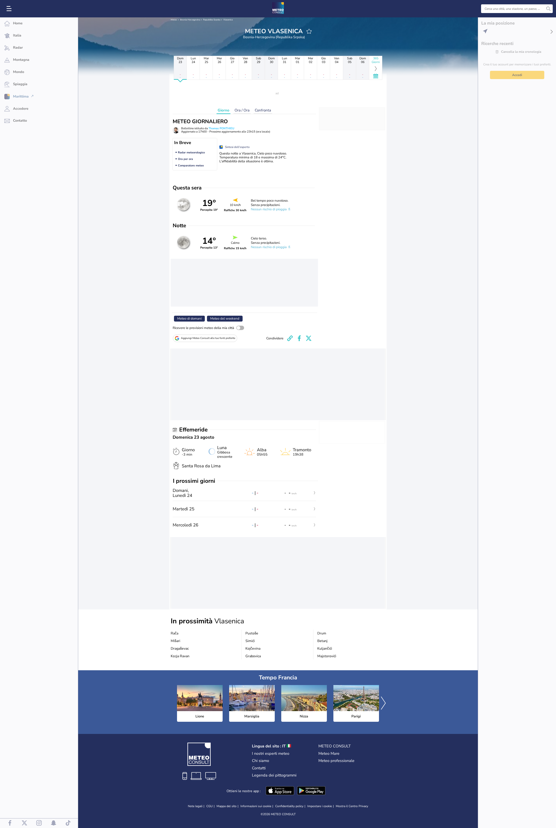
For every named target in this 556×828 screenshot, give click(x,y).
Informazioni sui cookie (255, 806)
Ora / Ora (242, 110)
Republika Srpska (211, 19)
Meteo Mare (328, 753)
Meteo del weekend (224, 318)
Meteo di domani (189, 318)
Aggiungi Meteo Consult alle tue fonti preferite (208, 338)
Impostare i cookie (319, 806)
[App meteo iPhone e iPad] (280, 791)
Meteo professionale (336, 760)
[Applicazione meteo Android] (311, 791)
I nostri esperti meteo (270, 753)
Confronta (263, 110)
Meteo (174, 19)
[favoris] (309, 31)
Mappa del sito (227, 806)
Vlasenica (228, 19)
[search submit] (548, 8)
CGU (209, 806)
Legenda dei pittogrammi (274, 775)
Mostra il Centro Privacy (352, 806)
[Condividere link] (290, 338)
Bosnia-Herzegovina (190, 19)
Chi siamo (260, 760)
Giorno (223, 110)
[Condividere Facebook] (299, 338)
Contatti (259, 768)
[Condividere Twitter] (308, 338)
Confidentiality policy (289, 806)
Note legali (195, 806)
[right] (383, 703)
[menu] (9, 8)
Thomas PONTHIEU (221, 128)
